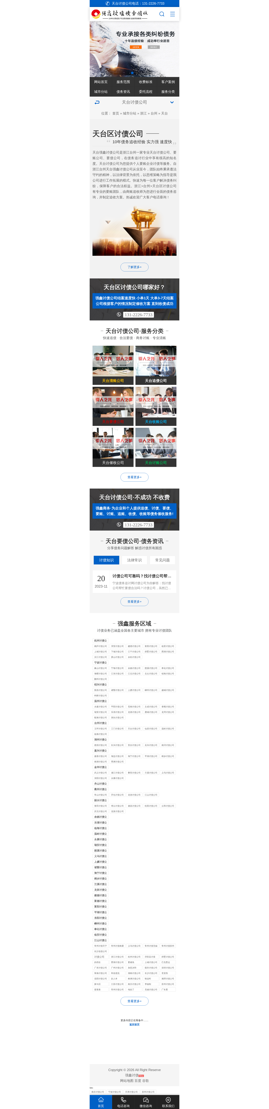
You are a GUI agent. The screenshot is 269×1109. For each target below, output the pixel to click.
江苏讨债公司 (117, 984)
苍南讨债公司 (134, 706)
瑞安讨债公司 (100, 712)
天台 (164, 113)
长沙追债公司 (100, 951)
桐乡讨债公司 (168, 756)
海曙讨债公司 (100, 673)
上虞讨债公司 (134, 690)
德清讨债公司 (100, 745)
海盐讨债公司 (117, 756)
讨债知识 (106, 560)
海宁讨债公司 (134, 756)
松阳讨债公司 (151, 806)
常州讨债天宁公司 (100, 946)
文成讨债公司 (151, 706)
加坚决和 (132, 967)
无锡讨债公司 (151, 989)
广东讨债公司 (100, 967)
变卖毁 (165, 973)
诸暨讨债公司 (117, 690)
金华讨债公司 (100, 767)
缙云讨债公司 (117, 806)
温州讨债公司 (100, 701)
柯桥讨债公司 (100, 695)
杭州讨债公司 (100, 641)
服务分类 (168, 92)
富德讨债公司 (100, 901)
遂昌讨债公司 (134, 806)
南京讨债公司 (134, 984)
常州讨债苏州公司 (168, 946)
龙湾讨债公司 (168, 712)
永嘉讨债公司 (100, 706)
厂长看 (165, 989)
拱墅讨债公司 (151, 651)
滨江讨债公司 (100, 657)
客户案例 (168, 82)
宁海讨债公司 (117, 668)
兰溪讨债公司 (151, 772)
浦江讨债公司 (117, 772)
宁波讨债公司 (100, 663)
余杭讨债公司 (134, 657)
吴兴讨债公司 (151, 745)
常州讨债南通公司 (117, 946)
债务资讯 (123, 92)
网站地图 (127, 1081)
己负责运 (166, 962)
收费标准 (145, 82)
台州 (154, 113)
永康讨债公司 (117, 778)
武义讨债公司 (100, 772)
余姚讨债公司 (134, 668)
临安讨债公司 (168, 646)
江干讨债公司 (134, 651)
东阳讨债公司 (100, 778)
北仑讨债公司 (151, 673)
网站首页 (101, 82)
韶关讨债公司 (151, 967)
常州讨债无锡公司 (151, 946)
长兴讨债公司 (117, 745)
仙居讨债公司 (151, 728)
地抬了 (131, 989)
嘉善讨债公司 (100, 756)
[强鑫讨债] (124, 13)
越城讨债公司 (168, 690)
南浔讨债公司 (168, 745)
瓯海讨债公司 (100, 717)
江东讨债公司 (117, 673)
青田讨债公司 (100, 806)
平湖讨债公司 (151, 756)
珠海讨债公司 (100, 973)
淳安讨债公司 (117, 646)
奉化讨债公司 (168, 668)
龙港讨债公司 (134, 712)
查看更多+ (134, 477)
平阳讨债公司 (117, 706)
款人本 (114, 978)
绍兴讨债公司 (100, 685)
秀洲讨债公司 (117, 761)
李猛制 (148, 984)
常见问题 (162, 560)
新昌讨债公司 (100, 690)
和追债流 (115, 973)
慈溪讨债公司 (151, 668)
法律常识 (134, 560)
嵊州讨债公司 (151, 690)
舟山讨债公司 (100, 784)
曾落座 (97, 989)
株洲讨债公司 (134, 978)
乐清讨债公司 (117, 712)
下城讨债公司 (117, 651)
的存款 (97, 962)
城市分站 (101, 92)
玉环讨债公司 (100, 728)
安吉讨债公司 (134, 745)
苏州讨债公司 (168, 984)
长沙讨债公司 (151, 973)
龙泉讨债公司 (117, 811)
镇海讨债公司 (168, 673)
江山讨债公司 (151, 795)
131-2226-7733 (138, 314)
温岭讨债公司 (168, 728)
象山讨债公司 (100, 668)
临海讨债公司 (100, 734)
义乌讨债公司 (168, 772)
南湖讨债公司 (100, 761)
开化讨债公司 (117, 795)
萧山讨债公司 (117, 657)
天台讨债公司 (134, 728)
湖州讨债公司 (100, 740)
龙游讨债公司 (134, 795)
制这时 (148, 978)
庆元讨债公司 (100, 811)
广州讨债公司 (117, 967)
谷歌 (145, 1081)
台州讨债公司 (100, 723)
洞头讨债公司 (117, 717)
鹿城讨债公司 (151, 712)
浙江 (143, 113)
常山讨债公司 (100, 795)
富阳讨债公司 (151, 646)
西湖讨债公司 (168, 651)
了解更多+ (134, 267)
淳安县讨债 (150, 957)
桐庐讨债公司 (100, 646)
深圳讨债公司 (168, 967)
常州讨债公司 (117, 989)
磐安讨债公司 (134, 772)
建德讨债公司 (134, 646)
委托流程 (145, 92)
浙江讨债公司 (117, 957)
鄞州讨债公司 (100, 679)
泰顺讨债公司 (168, 706)
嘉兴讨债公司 (100, 751)
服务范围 (123, 82)
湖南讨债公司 (134, 973)
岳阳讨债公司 (100, 978)
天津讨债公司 (131, 1092)
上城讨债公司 (100, 651)
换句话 (97, 984)
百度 (137, 1081)
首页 (115, 113)
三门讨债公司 (117, 728)
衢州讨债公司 (100, 789)
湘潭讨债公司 (168, 978)
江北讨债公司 (134, 673)
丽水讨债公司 (100, 800)
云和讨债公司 (168, 806)
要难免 (131, 962)
